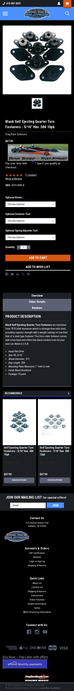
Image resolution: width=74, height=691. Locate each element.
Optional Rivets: (14, 197)
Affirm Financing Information (37, 612)
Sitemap (39, 685)
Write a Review (13, 178)
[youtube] (45, 632)
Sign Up (41, 561)
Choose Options (19, 480)
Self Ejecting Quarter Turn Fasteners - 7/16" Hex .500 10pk (55, 451)
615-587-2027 (13, 3)
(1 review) (31, 175)
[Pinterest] (28, 274)
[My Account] (58, 3)
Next (69, 393)
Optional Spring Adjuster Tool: (21, 230)
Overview (37, 295)
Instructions (37, 595)
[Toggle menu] (5, 13)
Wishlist (37, 557)
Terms (37, 608)
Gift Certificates (37, 553)
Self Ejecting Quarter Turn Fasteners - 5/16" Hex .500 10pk (19, 451)
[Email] (12, 274)
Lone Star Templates (50, 688)
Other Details (37, 301)
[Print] (17, 274)
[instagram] (37, 632)
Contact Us (37, 587)
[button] (37, 678)
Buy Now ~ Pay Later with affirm (25, 657)
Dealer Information (37, 604)
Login (31, 561)
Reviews (37, 308)
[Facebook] (6, 274)
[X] (23, 274)
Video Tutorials (37, 599)
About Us (37, 583)
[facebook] (29, 632)
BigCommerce (22, 688)
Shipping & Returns (37, 565)
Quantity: (10, 247)
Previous (64, 393)
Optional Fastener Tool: (18, 214)
